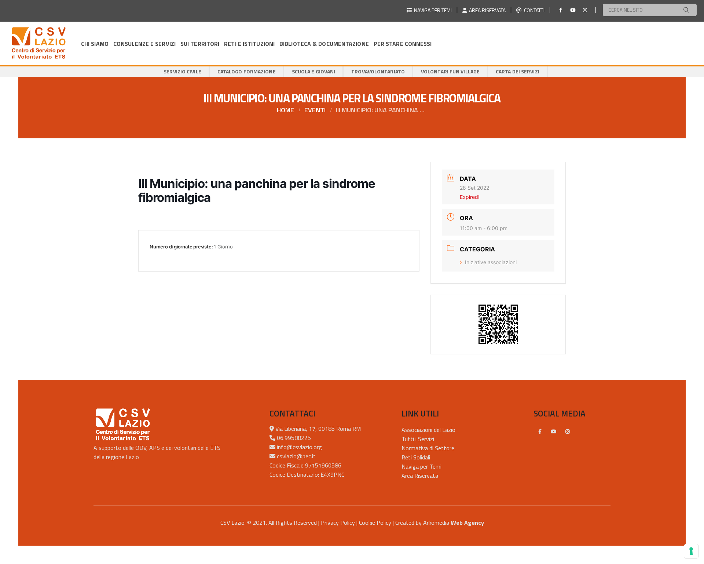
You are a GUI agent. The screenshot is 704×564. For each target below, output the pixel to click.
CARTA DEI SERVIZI (517, 71)
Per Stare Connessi (403, 43)
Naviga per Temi (421, 466)
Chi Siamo (95, 43)
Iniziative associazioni (491, 262)
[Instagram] (585, 10)
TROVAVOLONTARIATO (378, 71)
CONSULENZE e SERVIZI (144, 43)
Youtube (553, 431)
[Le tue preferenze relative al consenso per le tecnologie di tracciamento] (691, 551)
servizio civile (182, 71)
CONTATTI (533, 10)
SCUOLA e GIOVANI (314, 71)
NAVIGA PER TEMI (432, 10)
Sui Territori (199, 43)
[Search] (686, 10)
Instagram (567, 431)
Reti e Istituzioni (249, 43)
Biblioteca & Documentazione (324, 43)
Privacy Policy (338, 522)
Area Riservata (420, 475)
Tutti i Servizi (418, 438)
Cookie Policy (375, 522)
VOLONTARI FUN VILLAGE (450, 71)
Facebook (539, 431)
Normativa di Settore (428, 448)
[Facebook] (561, 10)
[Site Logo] (38, 43)
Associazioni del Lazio (428, 429)
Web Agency (467, 522)
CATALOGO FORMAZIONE (246, 71)
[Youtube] (573, 10)
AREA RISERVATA (486, 10)
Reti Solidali (416, 457)
